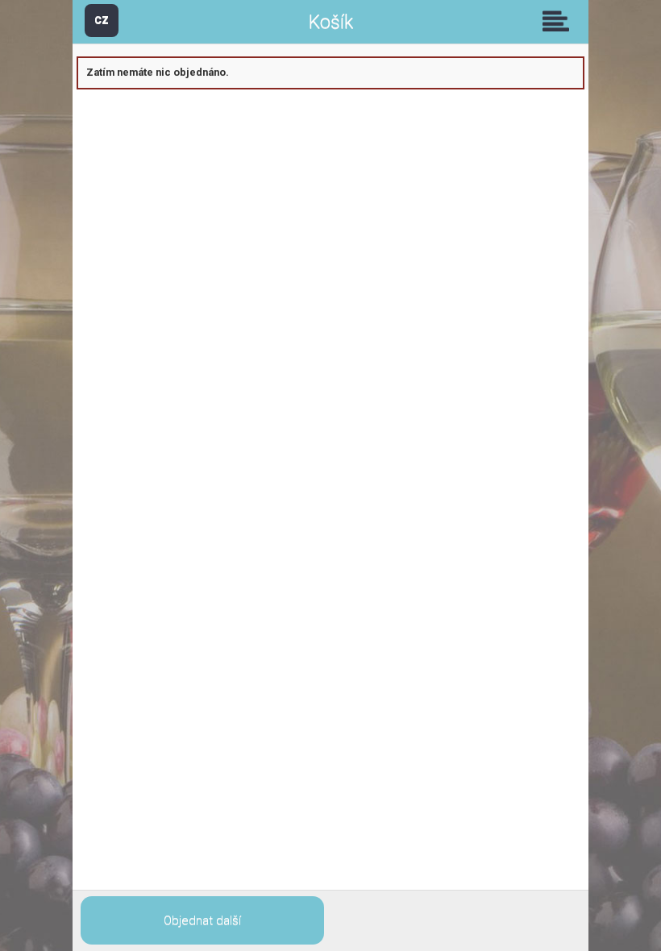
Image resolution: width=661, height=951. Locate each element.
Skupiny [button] (559, 20)
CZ (101, 20)
